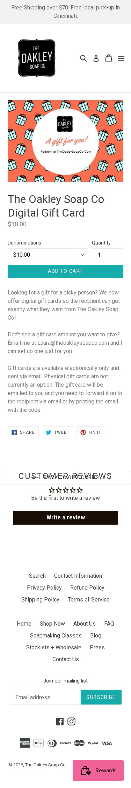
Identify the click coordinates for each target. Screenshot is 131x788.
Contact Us (65, 659)
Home (24, 623)
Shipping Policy (40, 599)
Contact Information (78, 575)
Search (37, 575)
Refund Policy (87, 587)
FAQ (109, 623)
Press (97, 647)
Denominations (24, 243)
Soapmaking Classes (56, 635)
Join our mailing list (65, 681)
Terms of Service (89, 599)
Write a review (65, 517)
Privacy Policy (44, 587)
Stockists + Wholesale (53, 647)
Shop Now (52, 623)
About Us (84, 623)
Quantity (101, 243)
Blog (95, 635)
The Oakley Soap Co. (46, 764)
